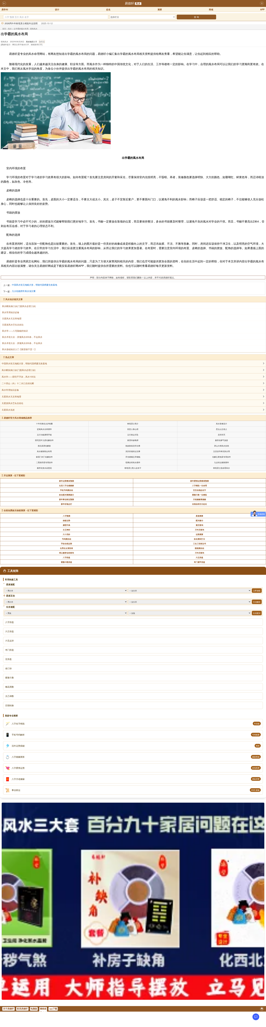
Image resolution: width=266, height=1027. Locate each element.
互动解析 (256, 601)
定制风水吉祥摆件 (44, 429)
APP (262, 9)
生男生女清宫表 (66, 548)
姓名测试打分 (199, 539)
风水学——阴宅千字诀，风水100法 (19, 376)
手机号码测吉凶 (66, 490)
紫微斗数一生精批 (199, 494)
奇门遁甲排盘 (199, 562)
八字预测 (66, 515)
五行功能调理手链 (44, 434)
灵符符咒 (221, 434)
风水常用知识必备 (10, 389)
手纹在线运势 (66, 543)
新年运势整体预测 (66, 480)
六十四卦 (66, 534)
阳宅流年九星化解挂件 (44, 440)
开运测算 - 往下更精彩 (14, 475)
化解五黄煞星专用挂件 (221, 456)
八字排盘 (66, 557)
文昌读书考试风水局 (221, 451)
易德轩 (129, 3)
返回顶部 (262, 1009)
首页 (4, 28)
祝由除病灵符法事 (132, 445)
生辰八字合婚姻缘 (66, 485)
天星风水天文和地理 (11, 396)
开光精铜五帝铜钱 (132, 456)
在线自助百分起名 (199, 504)
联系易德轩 (22, 1009)
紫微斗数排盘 (66, 562)
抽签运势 (66, 520)
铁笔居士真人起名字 (133, 468)
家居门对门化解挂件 (44, 456)
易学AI (5, 9)
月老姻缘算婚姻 (199, 499)
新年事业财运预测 (66, 499)
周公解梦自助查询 (66, 552)
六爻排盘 (199, 557)
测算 (160, 9)
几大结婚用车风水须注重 (24, 291)
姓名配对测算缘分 (66, 494)
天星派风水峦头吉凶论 (12, 403)
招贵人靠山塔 (132, 429)
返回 (4, 3)
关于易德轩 (8, 1009)
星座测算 (199, 515)
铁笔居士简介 (132, 423)
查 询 (196, 16)
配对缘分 (199, 520)
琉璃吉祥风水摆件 (132, 462)
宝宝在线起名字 (199, 490)
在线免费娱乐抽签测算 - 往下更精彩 (21, 510)
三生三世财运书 (199, 543)
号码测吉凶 (66, 539)
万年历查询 (199, 529)
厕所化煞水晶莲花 (44, 468)
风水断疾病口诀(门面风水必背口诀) (19, 370)
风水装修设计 (221, 423)
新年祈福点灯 (66, 504)
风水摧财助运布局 (44, 451)
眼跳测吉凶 (199, 548)
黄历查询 (199, 525)
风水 (138, 3)
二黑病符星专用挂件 (44, 462)
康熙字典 (66, 525)
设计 (57, 9)
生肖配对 (256, 613)
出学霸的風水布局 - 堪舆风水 (25, 28)
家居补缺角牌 (132, 440)
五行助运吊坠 (132, 434)
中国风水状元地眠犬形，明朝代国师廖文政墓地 (34, 285)
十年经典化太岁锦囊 (44, 423)
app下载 (53, 1009)
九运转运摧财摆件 (221, 462)
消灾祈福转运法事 (132, 451)
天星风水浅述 (8, 409)
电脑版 (34, 1009)
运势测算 (199, 534)
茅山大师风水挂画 (221, 445)
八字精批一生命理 (199, 485)
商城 (211, 9)
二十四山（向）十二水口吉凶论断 (18, 383)
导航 (262, 3)
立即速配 (256, 590)
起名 (108, 9)
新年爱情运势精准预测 (199, 480)
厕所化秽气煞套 (221, 440)
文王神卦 (66, 529)
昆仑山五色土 (221, 429)
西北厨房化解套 (44, 445)
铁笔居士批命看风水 (221, 468)
